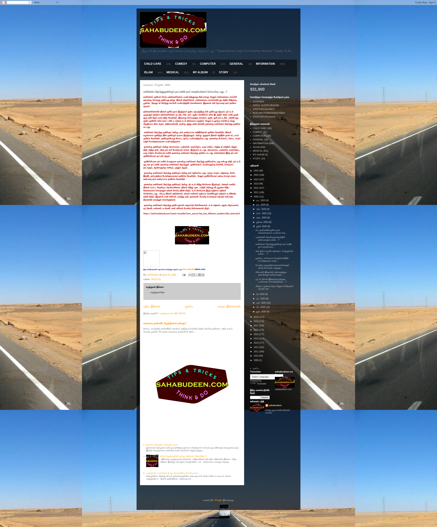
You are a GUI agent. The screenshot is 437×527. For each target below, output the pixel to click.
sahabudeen (275, 405)
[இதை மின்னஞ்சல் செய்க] (190, 274)
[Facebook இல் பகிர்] (199, 274)
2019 (256, 317)
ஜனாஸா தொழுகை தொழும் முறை (162, 444)
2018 (256, 321)
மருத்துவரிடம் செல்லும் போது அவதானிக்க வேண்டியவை (172, 473)
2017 (256, 325)
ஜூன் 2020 (261, 226)
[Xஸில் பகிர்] (196, 274)
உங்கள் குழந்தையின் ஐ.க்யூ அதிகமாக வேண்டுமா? (183, 456)
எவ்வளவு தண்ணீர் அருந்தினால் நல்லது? (164, 323)
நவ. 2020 (261, 204)
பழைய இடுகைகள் (229, 306)
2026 (256, 170)
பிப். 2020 (261, 307)
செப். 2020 (261, 213)
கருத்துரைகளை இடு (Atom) (172, 313)
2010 (256, 356)
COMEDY (181, 63)
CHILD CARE (152, 63)
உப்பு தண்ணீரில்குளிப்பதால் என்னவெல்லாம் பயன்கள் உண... (271, 231)
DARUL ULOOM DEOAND (266, 105)
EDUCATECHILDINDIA (264, 116)
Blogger (218, 500)
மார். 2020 (261, 303)
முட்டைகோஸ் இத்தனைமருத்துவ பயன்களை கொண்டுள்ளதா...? (271, 280)
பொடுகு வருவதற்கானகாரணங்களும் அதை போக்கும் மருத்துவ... (272, 266)
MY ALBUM (200, 72)
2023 (256, 183)
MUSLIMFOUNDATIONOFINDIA (269, 113)
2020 (256, 196)
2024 (256, 179)
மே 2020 (260, 294)
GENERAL (236, 63)
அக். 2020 (261, 209)
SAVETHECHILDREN (263, 109)
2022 (256, 188)
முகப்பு (189, 306)
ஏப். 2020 (261, 298)
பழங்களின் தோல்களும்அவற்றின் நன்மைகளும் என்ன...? (270, 238)
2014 (256, 338)
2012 (256, 347)
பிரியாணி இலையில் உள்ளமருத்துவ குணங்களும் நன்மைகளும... (271, 273)
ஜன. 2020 (261, 311)
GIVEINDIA (258, 101)
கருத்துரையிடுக (157, 292)
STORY (223, 72)
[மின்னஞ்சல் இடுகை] (183, 274)
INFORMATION (265, 63)
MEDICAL (172, 72)
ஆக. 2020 (261, 217)
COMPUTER (208, 63)
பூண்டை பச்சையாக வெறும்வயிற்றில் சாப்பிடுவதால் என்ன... (272, 259)
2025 (256, 175)
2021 (256, 192)
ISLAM (148, 72)
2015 (256, 334)
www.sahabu (193, 269)
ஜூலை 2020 (262, 222)
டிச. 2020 (261, 200)
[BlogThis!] (193, 274)
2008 (256, 360)
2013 (256, 343)
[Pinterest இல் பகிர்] (203, 274)
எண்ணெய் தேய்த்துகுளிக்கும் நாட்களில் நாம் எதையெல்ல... (274, 245)
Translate (261, 383)
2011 (256, 351)
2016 (256, 330)
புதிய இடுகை (151, 306)
